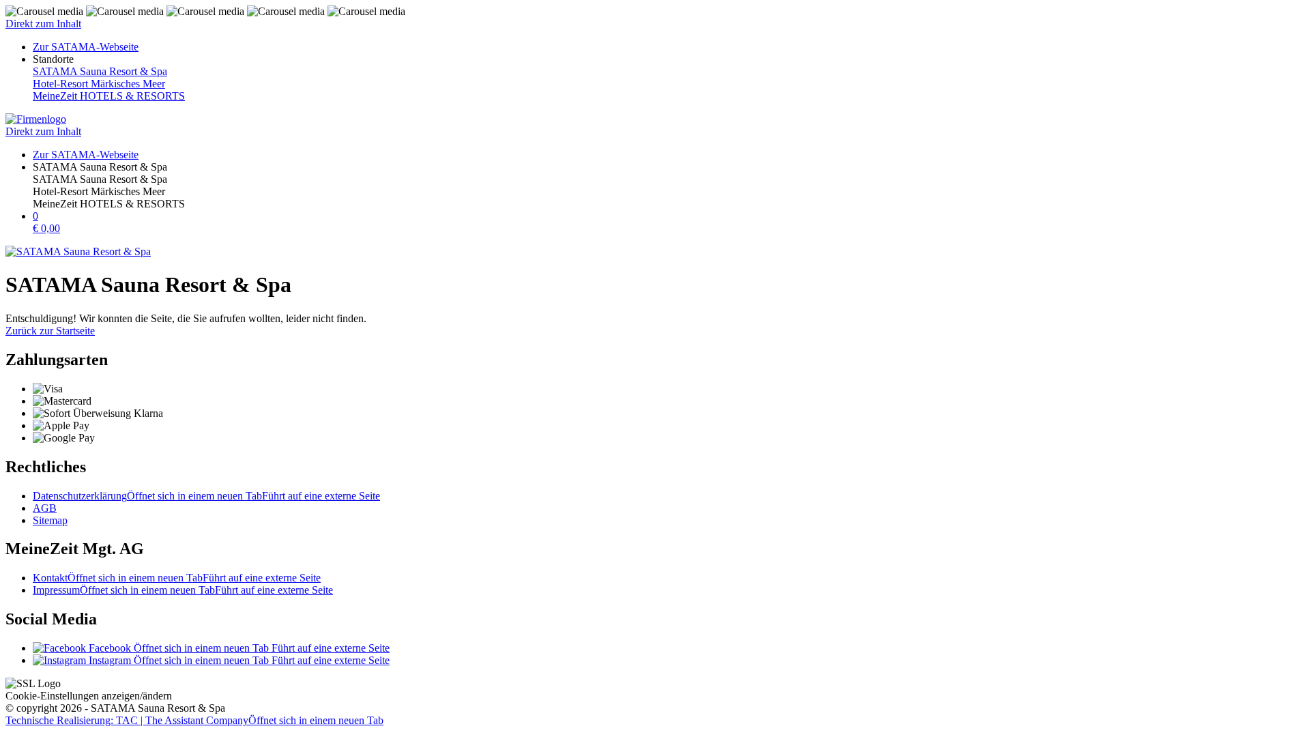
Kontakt (177, 577)
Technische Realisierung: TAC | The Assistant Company (194, 720)
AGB (45, 508)
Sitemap (50, 520)
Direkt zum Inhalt (43, 23)
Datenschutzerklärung (206, 496)
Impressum (183, 590)
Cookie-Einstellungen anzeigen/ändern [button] (88, 696)
